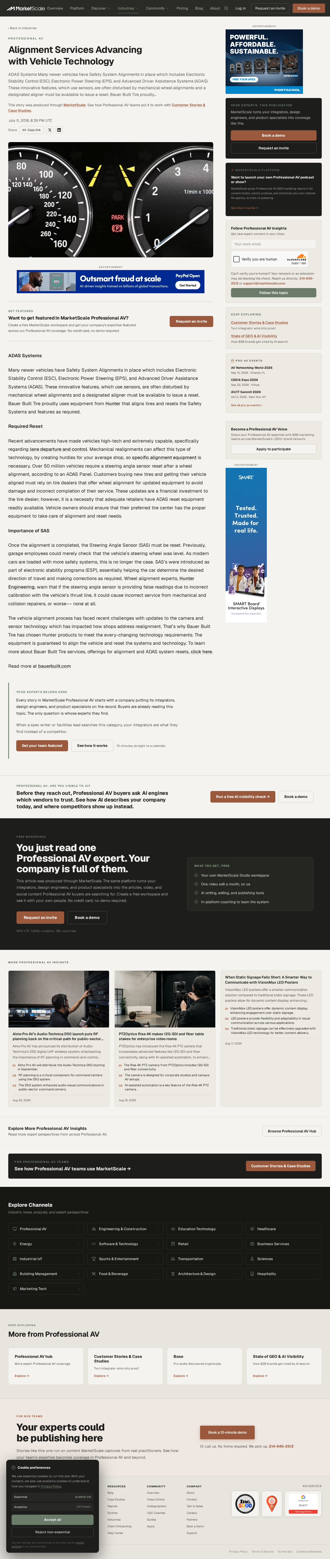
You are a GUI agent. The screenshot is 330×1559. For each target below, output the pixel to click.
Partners (192, 1519)
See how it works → (244, 207)
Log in (240, 8)
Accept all (52, 1519)
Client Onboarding (119, 1526)
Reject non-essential (52, 1532)
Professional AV (26, 38)
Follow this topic (273, 292)
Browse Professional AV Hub (292, 1131)
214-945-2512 (281, 1446)
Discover (98, 8)
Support (192, 1533)
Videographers (156, 1506)
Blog (199, 8)
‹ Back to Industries (22, 28)
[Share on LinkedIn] (59, 130)
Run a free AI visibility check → (243, 796)
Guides (151, 1519)
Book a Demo (195, 1526)
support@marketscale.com (264, 283)
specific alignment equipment (164, 457)
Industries (126, 8)
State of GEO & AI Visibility (254, 336)
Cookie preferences (309, 1551)
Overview (55, 8)
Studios (113, 1513)
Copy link (34, 130)
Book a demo (273, 135)
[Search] (226, 8)
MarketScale (74, 105)
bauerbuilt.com (54, 666)
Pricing (182, 8)
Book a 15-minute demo (227, 1432)
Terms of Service (263, 1551)
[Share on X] (49, 130)
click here (201, 652)
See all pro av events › (246, 405)
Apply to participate (273, 449)
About (215, 8)
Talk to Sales (195, 1506)
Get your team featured (42, 745)
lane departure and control (58, 449)
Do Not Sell (285, 1551)
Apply (151, 1526)
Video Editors (156, 1499)
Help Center (115, 1533)
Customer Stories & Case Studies (259, 322)
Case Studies (116, 1499)
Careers (192, 1513)
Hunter (112, 403)
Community (155, 8)
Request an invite (270, 8)
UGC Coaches (156, 1513)
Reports (113, 1506)
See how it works (92, 745)
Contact (192, 1499)
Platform (77, 8)
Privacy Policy (238, 1551)
